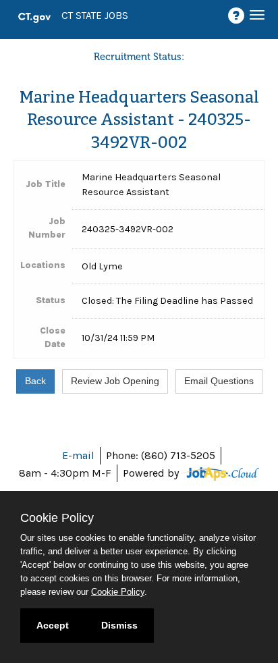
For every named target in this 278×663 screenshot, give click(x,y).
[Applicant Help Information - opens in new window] (238, 15)
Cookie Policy (117, 592)
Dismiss (119, 625)
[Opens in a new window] (220, 473)
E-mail (78, 455)
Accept (52, 625)
